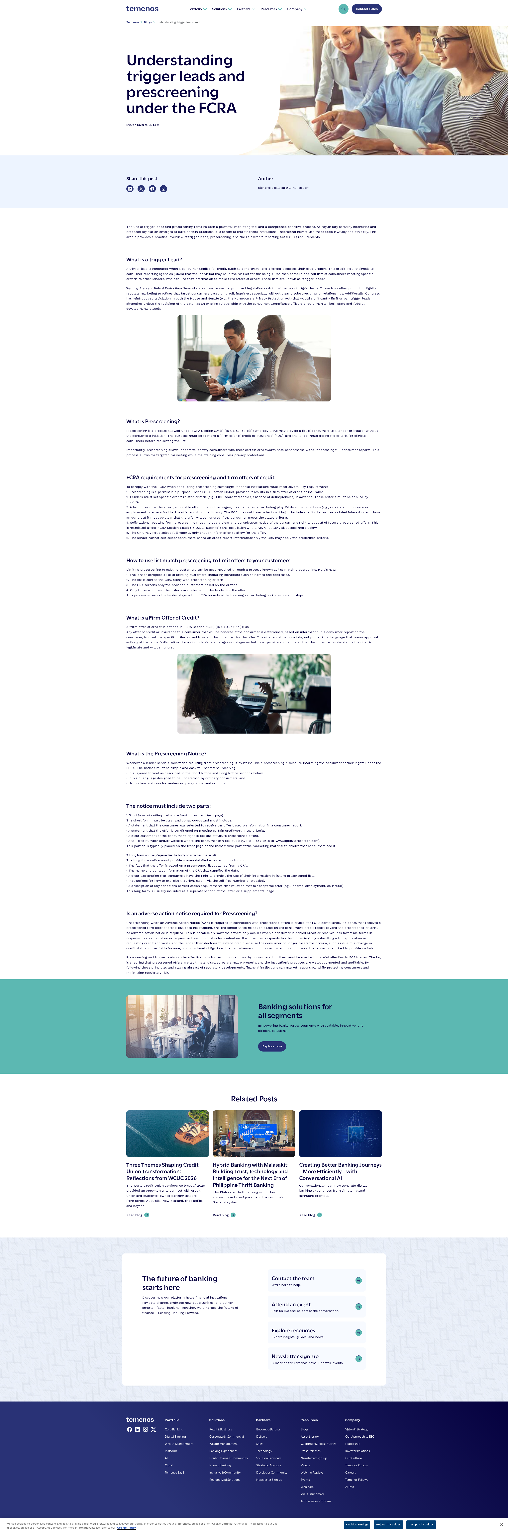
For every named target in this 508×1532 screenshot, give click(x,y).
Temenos (132, 22)
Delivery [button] (261, 1436)
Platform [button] (171, 1450)
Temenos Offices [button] (356, 1465)
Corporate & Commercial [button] (226, 1436)
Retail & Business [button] (220, 1429)
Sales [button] (259, 1443)
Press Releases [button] (311, 1450)
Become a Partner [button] (268, 1429)
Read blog (135, 1215)
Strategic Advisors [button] (268, 1465)
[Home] (142, 9)
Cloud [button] (169, 1465)
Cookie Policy (126, 1527)
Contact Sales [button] (367, 9)
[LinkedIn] (138, 1429)
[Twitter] (153, 1429)
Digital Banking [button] (175, 1436)
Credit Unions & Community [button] (228, 1458)
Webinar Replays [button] (312, 1472)
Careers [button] (350, 1472)
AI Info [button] (349, 1486)
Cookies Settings (357, 1524)
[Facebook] (130, 1429)
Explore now (272, 1046)
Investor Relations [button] (357, 1450)
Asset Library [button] (310, 1436)
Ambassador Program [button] (316, 1501)
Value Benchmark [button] (313, 1493)
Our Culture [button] (353, 1458)
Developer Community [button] (271, 1472)
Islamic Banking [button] (220, 1465)
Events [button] (305, 1479)
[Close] (501, 1524)
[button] (198, 9)
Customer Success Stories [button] (318, 1443)
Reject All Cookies (388, 1524)
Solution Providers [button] (268, 1458)
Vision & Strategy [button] (356, 1429)
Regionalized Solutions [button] (224, 1479)
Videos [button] (305, 1465)
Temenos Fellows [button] (356, 1479)
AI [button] (166, 1458)
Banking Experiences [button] (223, 1450)
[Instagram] (146, 1429)
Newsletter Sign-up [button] (269, 1479)
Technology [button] (264, 1450)
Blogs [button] (304, 1429)
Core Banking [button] (174, 1429)
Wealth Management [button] (179, 1443)
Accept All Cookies (421, 1524)
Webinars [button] (307, 1486)
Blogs (148, 22)
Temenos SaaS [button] (174, 1472)
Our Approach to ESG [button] (359, 1436)
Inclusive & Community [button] (225, 1472)
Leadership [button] (352, 1443)
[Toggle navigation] (344, 9)
